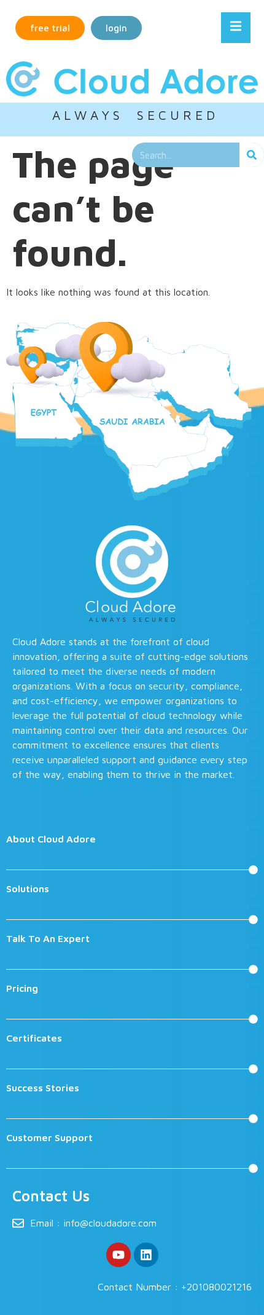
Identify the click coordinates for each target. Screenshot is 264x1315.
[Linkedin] (146, 1254)
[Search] (251, 155)
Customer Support (49, 1137)
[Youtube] (118, 1254)
